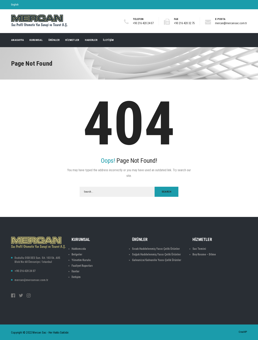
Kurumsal (36, 39)
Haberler (91, 39)
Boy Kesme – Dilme (204, 254)
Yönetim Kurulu (81, 260)
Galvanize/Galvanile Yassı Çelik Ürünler (156, 260)
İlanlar (75, 271)
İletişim (108, 39)
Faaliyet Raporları (82, 265)
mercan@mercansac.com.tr (231, 23)
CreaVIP (243, 331)
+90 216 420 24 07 (143, 23)
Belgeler (77, 254)
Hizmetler (72, 39)
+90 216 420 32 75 (184, 23)
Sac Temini (199, 248)
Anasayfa (17, 39)
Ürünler (53, 39)
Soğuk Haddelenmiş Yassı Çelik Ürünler (156, 254)
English (15, 4)
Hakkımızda (79, 248)
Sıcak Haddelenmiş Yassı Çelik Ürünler (156, 248)
